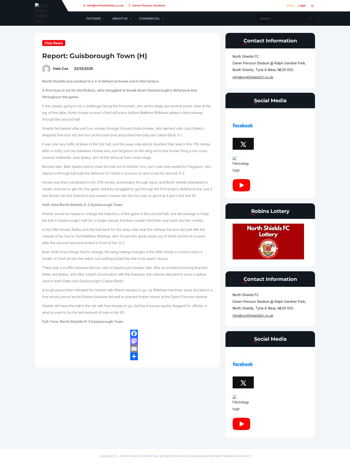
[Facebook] (171, 333)
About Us (120, 18)
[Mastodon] (171, 341)
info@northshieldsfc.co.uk (105, 5)
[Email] (171, 349)
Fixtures (93, 18)
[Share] (171, 356)
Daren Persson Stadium (148, 5)
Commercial (149, 18)
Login (302, 5)
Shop (290, 5)
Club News (54, 43)
